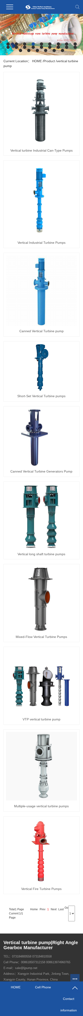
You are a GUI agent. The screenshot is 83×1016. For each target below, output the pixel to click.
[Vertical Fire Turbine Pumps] (41, 851)
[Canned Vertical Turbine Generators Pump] (41, 437)
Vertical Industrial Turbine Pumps (41, 242)
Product (49, 61)
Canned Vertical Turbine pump (41, 331)
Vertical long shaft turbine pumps (41, 554)
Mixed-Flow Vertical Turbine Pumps (41, 637)
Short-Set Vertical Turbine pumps (41, 396)
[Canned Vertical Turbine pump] (41, 290)
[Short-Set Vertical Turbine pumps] (41, 367)
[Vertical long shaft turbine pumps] (41, 516)
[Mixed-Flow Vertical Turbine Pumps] (41, 599)
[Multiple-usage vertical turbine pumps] (41, 766)
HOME (37, 61)
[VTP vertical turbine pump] (41, 681)
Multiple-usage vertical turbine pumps (41, 806)
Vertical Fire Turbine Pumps (41, 889)
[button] (8, 44)
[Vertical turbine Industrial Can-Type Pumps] (41, 109)
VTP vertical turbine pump (41, 719)
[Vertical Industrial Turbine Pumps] (41, 200)
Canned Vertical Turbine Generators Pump (41, 471)
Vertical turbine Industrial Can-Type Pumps (41, 150)
